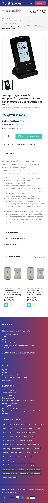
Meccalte (23, 431)
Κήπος (28, 451)
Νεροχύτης (21, 467)
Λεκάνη (29, 455)
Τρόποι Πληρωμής (8, 398)
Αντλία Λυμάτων (15, 439)
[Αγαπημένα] (39, 11)
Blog (31, 3)
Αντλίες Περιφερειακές (10, 443)
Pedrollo (38, 431)
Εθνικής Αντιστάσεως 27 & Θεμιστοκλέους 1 (18, 333)
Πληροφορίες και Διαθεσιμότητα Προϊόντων (18, 403)
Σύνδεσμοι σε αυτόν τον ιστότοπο (14, 380)
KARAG (5, 431)
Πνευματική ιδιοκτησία (10, 377)
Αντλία (5, 439)
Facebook (4, 144)
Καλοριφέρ (36, 451)
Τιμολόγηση (6, 408)
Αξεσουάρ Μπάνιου (26, 443)
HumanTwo (13, 495)
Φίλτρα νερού (35, 475)
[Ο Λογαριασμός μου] (34, 11)
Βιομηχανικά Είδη (8, 447)
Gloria (42, 426)
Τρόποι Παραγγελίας (9, 392)
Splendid (11, 435)
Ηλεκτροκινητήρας (34, 447)
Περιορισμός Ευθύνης (10, 411)
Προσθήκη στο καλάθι (30, 136)
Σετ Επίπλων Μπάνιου (33, 471)
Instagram (10, 360)
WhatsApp (13, 144)
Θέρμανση (7, 288)
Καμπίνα (5, 455)
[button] (4, 11)
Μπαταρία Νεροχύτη (9, 463)
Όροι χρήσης (7, 375)
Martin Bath (13, 431)
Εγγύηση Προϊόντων (9, 405)
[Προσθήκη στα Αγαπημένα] (11, 305)
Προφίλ (5, 372)
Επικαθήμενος (21, 447)
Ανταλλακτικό (33, 435)
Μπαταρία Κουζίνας (9, 459)
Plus (4, 435)
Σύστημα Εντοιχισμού (10, 475)
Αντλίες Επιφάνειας (29, 439)
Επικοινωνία (6, 382)
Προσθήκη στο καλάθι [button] (6, 305)
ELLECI (29, 426)
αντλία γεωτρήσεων (9, 479)
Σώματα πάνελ (24, 475)
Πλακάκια (21, 471)
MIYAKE (31, 431)
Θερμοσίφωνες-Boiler (16, 288)
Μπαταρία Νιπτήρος (25, 463)
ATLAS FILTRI (7, 426)
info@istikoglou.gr (8, 344)
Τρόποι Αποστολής (9, 395)
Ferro (35, 426)
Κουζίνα (21, 455)
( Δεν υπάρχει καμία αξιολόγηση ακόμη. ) (26, 108)
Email (8, 144)
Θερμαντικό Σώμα (18, 451)
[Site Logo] (14, 11)
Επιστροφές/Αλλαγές (9, 400)
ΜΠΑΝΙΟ (36, 455)
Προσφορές (40, 3)
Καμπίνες (14, 455)
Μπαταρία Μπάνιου (24, 459)
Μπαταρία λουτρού (9, 467)
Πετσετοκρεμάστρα (9, 471)
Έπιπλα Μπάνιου (22, 435)
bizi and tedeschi (19, 426)
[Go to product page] (12, 273)
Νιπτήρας (31, 467)
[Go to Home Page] (3, 18)
